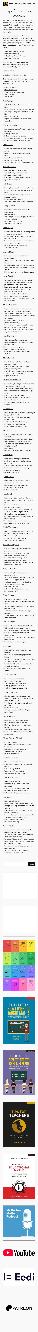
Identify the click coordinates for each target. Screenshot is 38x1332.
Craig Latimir (9, 205)
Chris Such (7, 454)
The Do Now (8, 97)
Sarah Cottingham (11, 544)
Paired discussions (11, 87)
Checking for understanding (14, 92)
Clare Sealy (8, 408)
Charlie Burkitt (9, 674)
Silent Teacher (9, 94)
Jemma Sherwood (10, 757)
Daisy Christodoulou (12, 379)
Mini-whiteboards (10, 90)
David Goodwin (10, 125)
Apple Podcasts (19, 51)
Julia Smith (7, 493)
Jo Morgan (7, 797)
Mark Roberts (9, 357)
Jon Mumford (9, 621)
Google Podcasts (20, 56)
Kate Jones (7, 646)
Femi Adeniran (9, 276)
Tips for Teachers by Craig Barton (20, 3)
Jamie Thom (8, 476)
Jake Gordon (8, 336)
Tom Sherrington (10, 777)
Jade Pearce (8, 183)
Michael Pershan (10, 304)
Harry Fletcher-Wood (12, 738)
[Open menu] (34, 4)
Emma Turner (9, 430)
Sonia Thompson (10, 527)
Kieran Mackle (9, 251)
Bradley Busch (9, 568)
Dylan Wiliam (9, 716)
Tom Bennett (8, 595)
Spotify (16, 54)
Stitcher (17, 58)
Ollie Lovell (8, 144)
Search (32, 864)
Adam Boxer (8, 825)
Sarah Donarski (9, 166)
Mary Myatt (8, 227)
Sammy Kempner (10, 692)
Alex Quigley (8, 100)
